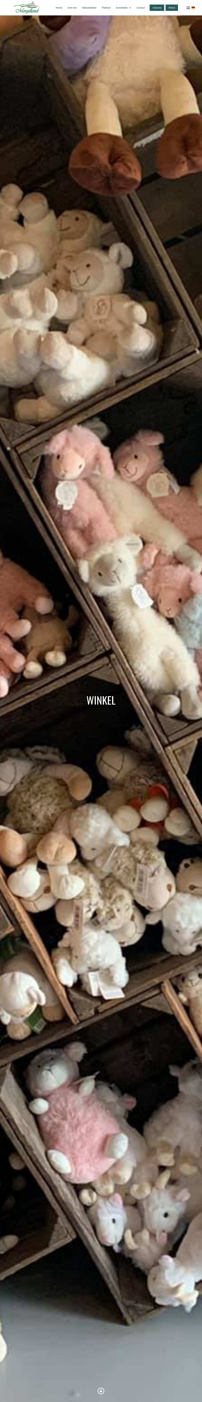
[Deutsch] (193, 7)
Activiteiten (122, 7)
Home (59, 7)
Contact (141, 7)
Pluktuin (106, 7)
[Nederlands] (188, 7)
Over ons (72, 7)
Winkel (171, 7)
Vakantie (156, 7)
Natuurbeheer (89, 7)
